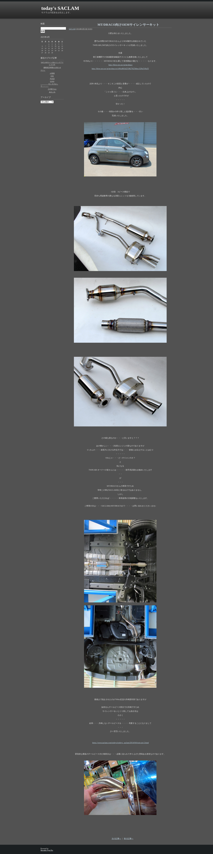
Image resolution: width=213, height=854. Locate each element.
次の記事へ (116, 838)
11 (59, 46)
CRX (52, 76)
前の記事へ (128, 838)
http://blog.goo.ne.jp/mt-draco (120, 65)
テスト (43, 70)
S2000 (52, 81)
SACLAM (72, 29)
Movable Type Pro (47, 850)
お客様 (52, 73)
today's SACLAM (60, 8)
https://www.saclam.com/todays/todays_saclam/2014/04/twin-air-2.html (120, 743)
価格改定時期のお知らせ (52, 67)
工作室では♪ (52, 89)
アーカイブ (46, 97)
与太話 (52, 79)
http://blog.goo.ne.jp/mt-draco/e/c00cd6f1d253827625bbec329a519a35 (120, 68)
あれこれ (52, 92)
